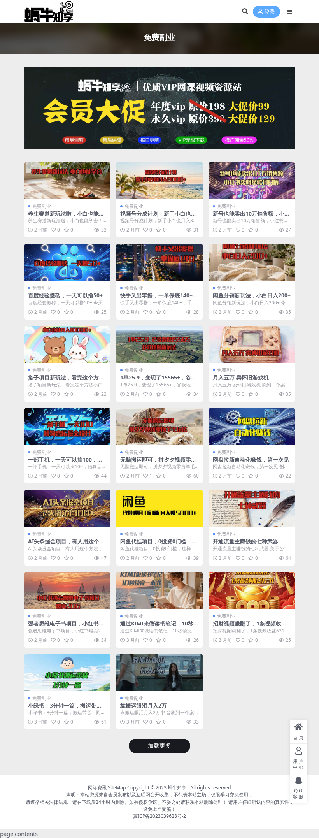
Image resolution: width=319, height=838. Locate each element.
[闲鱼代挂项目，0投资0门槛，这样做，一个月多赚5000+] (159, 508)
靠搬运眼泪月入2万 (143, 705)
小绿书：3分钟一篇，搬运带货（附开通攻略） (65, 709)
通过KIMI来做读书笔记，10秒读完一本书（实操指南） (156, 627)
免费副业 (41, 206)
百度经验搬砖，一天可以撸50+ (65, 295)
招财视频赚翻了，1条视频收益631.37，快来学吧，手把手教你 (251, 627)
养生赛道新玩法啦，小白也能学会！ (66, 217)
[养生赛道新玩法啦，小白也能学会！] (67, 180)
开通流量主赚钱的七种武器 (245, 541)
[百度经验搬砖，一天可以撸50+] (67, 262)
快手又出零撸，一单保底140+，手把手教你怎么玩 (159, 299)
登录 (269, 12)
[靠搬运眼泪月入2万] (159, 672)
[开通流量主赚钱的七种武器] (252, 508)
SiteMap (117, 787)
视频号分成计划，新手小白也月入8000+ (158, 217)
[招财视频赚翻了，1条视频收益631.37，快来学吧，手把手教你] (252, 590)
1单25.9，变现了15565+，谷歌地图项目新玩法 (158, 381)
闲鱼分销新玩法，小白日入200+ (252, 295)
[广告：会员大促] (159, 110)
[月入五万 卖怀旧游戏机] (252, 344)
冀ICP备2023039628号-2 (159, 816)
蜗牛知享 (177, 787)
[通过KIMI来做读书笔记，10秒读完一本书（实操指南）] (159, 590)
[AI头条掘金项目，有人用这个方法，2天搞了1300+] (67, 508)
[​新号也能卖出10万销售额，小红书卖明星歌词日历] (252, 180)
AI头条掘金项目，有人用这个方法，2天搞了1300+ (66, 545)
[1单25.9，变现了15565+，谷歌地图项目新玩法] (159, 344)
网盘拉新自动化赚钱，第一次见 (251, 459)
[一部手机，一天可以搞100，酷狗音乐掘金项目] (67, 426)
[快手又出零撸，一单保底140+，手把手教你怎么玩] (159, 262)
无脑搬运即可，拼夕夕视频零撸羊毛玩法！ (158, 463)
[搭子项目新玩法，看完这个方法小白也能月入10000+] (67, 344)
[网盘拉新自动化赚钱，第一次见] (252, 426)
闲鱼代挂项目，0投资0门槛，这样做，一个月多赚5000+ (158, 545)
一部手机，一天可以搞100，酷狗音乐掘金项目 (65, 463)
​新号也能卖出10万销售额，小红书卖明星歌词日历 (251, 217)
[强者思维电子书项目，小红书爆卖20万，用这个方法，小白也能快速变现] (67, 590)
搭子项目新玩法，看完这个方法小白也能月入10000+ (66, 381)
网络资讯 (97, 787)
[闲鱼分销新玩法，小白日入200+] (252, 262)
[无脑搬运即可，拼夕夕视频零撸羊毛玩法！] (159, 426)
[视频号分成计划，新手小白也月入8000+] (159, 180)
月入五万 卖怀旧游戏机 (241, 377)
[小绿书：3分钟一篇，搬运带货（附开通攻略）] (67, 672)
